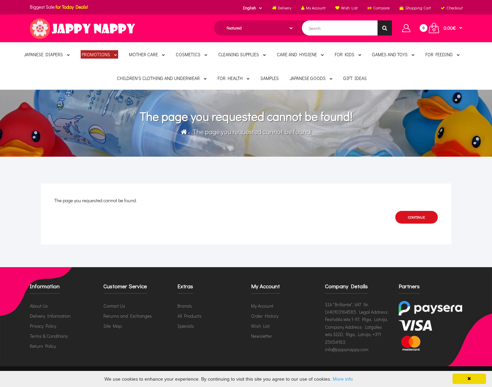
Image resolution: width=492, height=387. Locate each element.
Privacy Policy (43, 326)
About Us (39, 306)
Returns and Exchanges (127, 316)
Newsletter (261, 336)
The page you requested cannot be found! (251, 131)
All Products (189, 316)
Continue (416, 217)
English (249, 7)
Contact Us (114, 306)
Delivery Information (50, 316)
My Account (262, 306)
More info (343, 379)
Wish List (260, 326)
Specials (185, 326)
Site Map (112, 326)
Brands (184, 306)
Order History (264, 316)
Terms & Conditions (49, 336)
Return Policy (43, 346)
